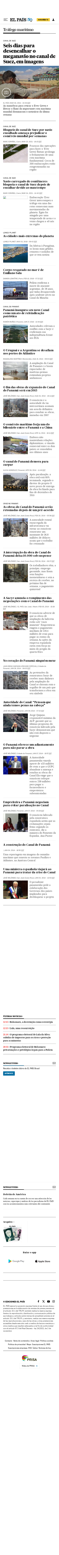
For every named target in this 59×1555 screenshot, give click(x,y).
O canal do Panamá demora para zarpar (25, 463)
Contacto (8, 1341)
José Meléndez (9, 396)
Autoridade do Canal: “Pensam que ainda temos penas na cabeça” (27, 704)
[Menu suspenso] (5, 19)
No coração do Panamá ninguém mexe (29, 661)
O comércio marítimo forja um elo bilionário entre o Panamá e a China (27, 426)
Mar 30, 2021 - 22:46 (20, 103)
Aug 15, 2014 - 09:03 (43, 359)
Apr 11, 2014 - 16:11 (44, 433)
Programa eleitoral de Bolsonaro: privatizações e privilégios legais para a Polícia (28, 1048)
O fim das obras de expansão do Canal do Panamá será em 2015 (29, 389)
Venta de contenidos (21, 1341)
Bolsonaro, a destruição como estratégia (31, 1022)
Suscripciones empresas (17, 1348)
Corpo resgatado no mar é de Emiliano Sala (23, 272)
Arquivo (8, 1222)
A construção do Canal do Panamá (26, 845)
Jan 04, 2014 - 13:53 (45, 878)
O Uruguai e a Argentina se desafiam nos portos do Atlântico (28, 352)
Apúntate (9, 1073)
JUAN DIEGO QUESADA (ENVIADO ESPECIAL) (20, 666)
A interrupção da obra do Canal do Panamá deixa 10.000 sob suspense (27, 554)
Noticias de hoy (45, 1348)
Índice (35, 1348)
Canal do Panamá (11, 307)
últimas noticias (12, 1016)
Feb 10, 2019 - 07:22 (33, 279)
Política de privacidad (17, 1344)
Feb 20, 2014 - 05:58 (45, 516)
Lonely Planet (9, 233)
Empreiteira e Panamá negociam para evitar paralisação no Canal (26, 804)
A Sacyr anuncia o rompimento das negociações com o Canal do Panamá (28, 600)
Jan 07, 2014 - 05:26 (34, 811)
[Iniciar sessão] (53, 19)
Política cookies (46, 1341)
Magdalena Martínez (12, 359)
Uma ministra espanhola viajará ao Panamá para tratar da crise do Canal (29, 871)
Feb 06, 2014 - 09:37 (44, 561)
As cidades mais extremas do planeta (28, 236)
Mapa (29, 1344)
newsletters (10, 1063)
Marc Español (9, 142)
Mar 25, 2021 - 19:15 (32, 142)
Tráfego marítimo (18, 30)
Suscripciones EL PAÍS (41, 1344)
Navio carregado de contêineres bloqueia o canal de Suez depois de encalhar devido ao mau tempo (26, 184)
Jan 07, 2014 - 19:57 (42, 754)
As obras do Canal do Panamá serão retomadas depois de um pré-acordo (28, 509)
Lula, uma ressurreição (22, 1028)
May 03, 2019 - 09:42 (27, 242)
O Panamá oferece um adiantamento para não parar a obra (28, 746)
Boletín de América (14, 1194)
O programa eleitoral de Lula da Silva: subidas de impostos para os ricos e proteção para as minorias (27, 1037)
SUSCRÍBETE (43, 20)
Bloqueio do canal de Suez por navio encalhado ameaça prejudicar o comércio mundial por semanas (27, 133)
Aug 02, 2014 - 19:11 (44, 396)
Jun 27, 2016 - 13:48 (33, 322)
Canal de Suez (9, 41)
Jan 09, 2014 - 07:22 (34, 711)
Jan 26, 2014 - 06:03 (20, 668)
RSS (30, 1348)
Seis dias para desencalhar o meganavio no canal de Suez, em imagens (29, 53)
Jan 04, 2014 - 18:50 (14, 850)
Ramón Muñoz (9, 322)
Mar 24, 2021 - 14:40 (32, 193)
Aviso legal (35, 1341)
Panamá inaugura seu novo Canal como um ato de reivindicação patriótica (26, 313)
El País (6, 103)
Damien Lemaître (10, 279)
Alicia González (10, 470)
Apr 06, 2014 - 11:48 (35, 470)
